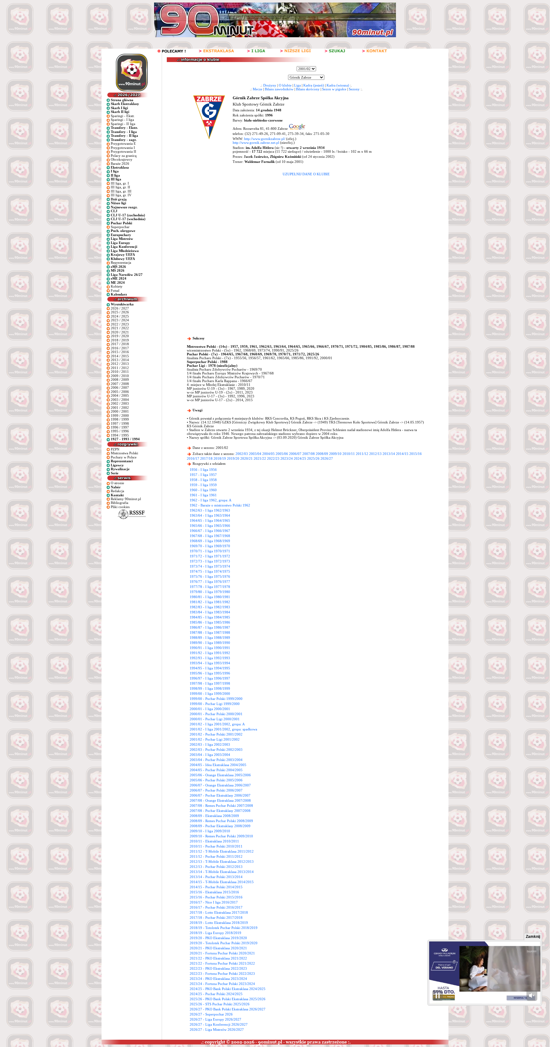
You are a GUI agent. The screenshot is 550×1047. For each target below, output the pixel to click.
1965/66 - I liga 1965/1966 (210, 525)
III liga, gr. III (121, 191)
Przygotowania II (123, 151)
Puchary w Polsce (124, 457)
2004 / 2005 (120, 395)
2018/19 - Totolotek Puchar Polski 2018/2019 (223, 928)
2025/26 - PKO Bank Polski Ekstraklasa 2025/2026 (227, 999)
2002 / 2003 (120, 403)
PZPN (115, 449)
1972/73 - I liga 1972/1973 (210, 561)
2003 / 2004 (120, 399)
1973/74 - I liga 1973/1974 (210, 566)
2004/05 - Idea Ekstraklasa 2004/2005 (218, 765)
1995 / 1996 (120, 431)
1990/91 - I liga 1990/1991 (210, 648)
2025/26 (313, 458)
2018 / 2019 (120, 340)
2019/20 (233, 458)
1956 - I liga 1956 (203, 469)
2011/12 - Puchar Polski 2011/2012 (216, 856)
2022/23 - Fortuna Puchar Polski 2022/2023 (222, 973)
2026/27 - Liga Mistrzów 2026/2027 (217, 1029)
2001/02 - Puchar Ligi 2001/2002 (215, 739)
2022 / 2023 (120, 324)
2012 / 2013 (120, 364)
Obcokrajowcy (121, 159)
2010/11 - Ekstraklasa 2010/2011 (214, 841)
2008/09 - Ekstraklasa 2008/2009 (214, 816)
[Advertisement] (306, 223)
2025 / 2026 (120, 312)
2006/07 (295, 454)
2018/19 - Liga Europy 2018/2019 (215, 933)
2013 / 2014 (120, 360)
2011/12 (362, 454)
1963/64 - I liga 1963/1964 (210, 515)
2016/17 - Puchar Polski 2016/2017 (216, 907)
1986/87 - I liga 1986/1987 (210, 627)
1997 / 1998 (120, 423)
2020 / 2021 (120, 332)
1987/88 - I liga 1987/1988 (210, 632)
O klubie (285, 85)
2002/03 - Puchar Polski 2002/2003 (216, 749)
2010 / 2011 (120, 371)
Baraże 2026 (120, 163)
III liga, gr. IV (121, 195)
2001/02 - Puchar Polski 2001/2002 (216, 734)
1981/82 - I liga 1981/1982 (210, 602)
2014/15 (402, 454)
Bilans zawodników (279, 89)
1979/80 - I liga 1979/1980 (210, 592)
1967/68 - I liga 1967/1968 (210, 536)
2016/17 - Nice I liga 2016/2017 (214, 902)
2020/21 (246, 458)
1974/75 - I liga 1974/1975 (210, 571)
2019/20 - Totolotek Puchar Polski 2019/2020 (223, 943)
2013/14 (389, 454)
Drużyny (269, 85)
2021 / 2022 (120, 328)
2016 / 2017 (120, 348)
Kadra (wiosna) (338, 85)
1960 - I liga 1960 (203, 490)
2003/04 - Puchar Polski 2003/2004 (216, 760)
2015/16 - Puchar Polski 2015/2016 (216, 897)
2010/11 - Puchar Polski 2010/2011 (216, 846)
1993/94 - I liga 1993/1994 (210, 663)
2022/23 (273, 458)
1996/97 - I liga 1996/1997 (210, 678)
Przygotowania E (123, 143)
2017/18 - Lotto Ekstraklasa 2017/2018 (219, 912)
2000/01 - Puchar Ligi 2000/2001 (215, 719)
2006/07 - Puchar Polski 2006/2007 (216, 790)
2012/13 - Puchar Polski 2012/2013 (216, 867)
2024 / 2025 (120, 316)
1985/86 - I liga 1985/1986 (210, 622)
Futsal (115, 290)
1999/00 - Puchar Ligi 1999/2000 (215, 704)
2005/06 (282, 454)
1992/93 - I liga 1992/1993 (210, 658)
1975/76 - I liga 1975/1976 (210, 576)
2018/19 (220, 458)
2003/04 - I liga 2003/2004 (210, 755)
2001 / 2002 (120, 407)
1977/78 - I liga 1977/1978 (210, 587)
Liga (297, 85)
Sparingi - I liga (122, 120)
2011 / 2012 (120, 368)
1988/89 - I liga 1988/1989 (210, 637)
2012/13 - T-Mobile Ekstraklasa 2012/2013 (222, 861)
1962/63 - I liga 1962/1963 (210, 510)
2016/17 (193, 458)
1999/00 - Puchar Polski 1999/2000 (216, 699)
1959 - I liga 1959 (203, 485)
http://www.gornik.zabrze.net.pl (256, 142)
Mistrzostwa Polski (124, 453)
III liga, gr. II (120, 187)
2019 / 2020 (120, 336)
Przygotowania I (123, 148)
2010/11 (348, 454)
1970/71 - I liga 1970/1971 (210, 551)
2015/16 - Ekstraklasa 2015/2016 (214, 892)
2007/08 (308, 454)
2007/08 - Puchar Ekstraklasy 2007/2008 (220, 811)
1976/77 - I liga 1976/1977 (210, 581)
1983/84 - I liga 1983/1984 (210, 612)
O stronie (117, 483)
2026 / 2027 (120, 308)
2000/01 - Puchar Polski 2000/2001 (216, 714)
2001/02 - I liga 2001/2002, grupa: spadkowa (223, 729)
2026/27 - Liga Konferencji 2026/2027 (219, 1024)
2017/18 (206, 458)
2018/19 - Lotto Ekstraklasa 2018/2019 (219, 923)
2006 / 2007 (120, 387)
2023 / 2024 (120, 320)
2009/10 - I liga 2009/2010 (210, 831)
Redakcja (117, 491)
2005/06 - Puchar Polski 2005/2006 (216, 780)
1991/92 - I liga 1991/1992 (210, 653)
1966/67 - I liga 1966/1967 (210, 531)
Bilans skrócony (308, 89)
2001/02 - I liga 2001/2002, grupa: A (217, 724)
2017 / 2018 (120, 344)
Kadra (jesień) (313, 85)
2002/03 (242, 454)
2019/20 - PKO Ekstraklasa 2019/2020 (218, 938)
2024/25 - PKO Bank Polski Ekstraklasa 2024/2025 (227, 989)
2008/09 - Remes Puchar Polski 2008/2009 (221, 821)
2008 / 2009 (120, 379)
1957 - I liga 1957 (203, 475)
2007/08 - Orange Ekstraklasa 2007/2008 (220, 800)
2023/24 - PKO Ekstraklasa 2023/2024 (218, 979)
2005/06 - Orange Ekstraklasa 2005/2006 (220, 775)
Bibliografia (119, 503)
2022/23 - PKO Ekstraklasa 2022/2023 (218, 968)
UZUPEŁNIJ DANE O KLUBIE (306, 174)
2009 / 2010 (120, 376)
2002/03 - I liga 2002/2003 (210, 744)
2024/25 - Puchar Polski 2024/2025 (216, 994)
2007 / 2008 (120, 384)
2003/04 (255, 454)
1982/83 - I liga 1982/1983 (210, 607)
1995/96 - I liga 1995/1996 (210, 673)
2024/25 (300, 458)
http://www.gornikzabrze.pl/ (264, 139)
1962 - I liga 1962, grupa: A (210, 500)
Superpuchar (120, 227)
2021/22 (260, 458)
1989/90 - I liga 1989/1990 (210, 643)
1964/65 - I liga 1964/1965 (210, 520)
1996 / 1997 (120, 427)
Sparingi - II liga (123, 124)
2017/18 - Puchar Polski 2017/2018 (216, 917)
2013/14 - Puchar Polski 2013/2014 (216, 877)
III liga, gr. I (120, 183)
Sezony (354, 89)
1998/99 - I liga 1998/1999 (210, 688)
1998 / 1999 (120, 419)
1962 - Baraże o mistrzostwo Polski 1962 (220, 505)
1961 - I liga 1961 (203, 495)
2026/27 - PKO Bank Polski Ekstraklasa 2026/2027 (227, 1009)
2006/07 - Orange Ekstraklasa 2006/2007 (220, 785)
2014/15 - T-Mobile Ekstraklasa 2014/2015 (222, 882)
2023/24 (286, 458)
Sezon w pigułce (334, 89)
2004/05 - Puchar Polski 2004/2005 (216, 770)
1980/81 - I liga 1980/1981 (210, 597)
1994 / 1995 (120, 435)
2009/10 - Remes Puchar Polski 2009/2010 (221, 836)
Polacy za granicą (124, 155)
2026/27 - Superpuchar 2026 (211, 1014)
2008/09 (322, 454)
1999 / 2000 (120, 415)
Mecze (257, 89)
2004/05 (268, 454)
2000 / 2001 (120, 411)
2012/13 (375, 454)
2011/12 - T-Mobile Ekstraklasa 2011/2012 (222, 851)
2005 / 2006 (120, 392)
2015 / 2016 (120, 352)
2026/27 (327, 458)
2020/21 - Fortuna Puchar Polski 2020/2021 (222, 953)
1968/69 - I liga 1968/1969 (210, 541)
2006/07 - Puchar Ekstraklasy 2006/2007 (220, 795)
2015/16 (415, 454)
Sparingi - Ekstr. (123, 116)
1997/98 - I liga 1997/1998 (210, 683)
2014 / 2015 (120, 356)
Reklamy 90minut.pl (126, 499)
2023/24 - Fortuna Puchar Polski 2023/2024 (222, 984)
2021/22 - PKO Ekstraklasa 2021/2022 (218, 958)
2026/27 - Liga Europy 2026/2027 (215, 1019)
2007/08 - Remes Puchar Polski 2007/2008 (221, 805)
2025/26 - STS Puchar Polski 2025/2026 (220, 1004)
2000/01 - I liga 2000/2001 (210, 709)
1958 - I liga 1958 (203, 480)
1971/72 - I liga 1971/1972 (210, 556)
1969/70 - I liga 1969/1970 (210, 546)
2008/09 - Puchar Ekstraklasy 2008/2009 (220, 826)
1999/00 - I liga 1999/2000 (210, 693)
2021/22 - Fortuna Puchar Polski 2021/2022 (222, 963)
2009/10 (335, 454)
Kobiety (117, 286)
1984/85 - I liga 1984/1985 (210, 617)
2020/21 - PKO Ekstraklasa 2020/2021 (218, 948)
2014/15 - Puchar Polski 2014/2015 (216, 887)
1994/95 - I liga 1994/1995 (210, 668)
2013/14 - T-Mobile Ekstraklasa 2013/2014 (222, 872)
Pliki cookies (120, 507)
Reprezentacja (121, 262)
